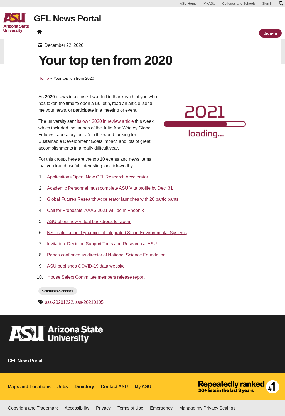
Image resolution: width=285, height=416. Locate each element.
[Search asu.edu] (281, 3)
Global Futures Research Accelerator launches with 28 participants (112, 199)
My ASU (209, 4)
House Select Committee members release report (95, 277)
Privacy (103, 408)
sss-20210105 (89, 302)
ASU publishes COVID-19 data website (86, 266)
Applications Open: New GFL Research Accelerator (97, 177)
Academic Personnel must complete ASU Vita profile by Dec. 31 (110, 188)
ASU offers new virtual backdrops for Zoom (89, 221)
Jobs (62, 386)
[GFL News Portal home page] (39, 33)
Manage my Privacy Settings (207, 408)
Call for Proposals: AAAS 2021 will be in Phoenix (95, 210)
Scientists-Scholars (57, 291)
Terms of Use (130, 408)
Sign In (267, 3)
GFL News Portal (67, 18)
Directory (84, 386)
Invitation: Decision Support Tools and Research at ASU (102, 243)
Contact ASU (114, 386)
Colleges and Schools (238, 4)
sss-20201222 (59, 302)
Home (43, 78)
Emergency (161, 408)
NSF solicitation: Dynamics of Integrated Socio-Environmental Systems (117, 232)
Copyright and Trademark (33, 408)
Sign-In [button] (270, 33)
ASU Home (188, 4)
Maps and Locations (29, 386)
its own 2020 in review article (105, 121)
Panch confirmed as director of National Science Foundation (106, 255)
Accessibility (77, 408)
